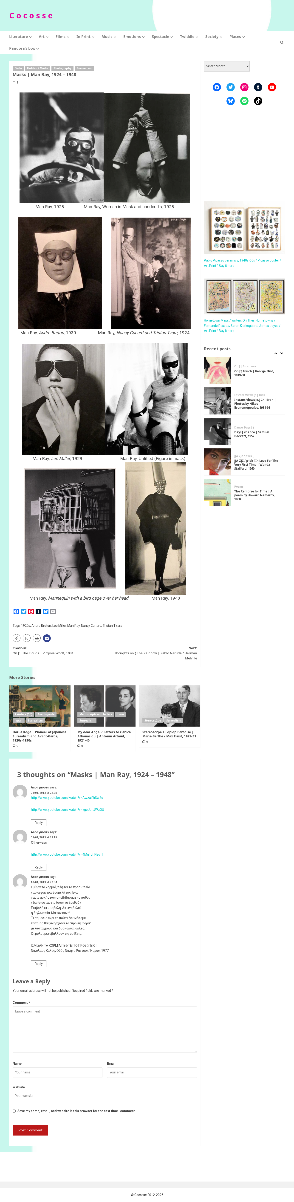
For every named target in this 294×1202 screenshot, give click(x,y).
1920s (25, 625)
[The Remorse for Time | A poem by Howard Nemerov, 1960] (217, 462)
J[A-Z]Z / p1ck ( (244, 426)
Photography (62, 68)
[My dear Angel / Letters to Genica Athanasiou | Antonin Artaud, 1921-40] (104, 705)
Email (111, 1063)
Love (120, 714)
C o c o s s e (31, 15)
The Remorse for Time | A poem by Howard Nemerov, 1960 (254, 465)
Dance (238, 397)
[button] (282, 42)
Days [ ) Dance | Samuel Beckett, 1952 (251, 404)
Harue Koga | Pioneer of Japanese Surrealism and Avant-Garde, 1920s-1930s (39, 736)
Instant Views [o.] (246, 365)
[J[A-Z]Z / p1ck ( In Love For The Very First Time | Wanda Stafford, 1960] (217, 431)
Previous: (43, 650)
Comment (21, 1002)
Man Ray (73, 625)
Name (17, 1063)
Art (42, 36)
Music (107, 36)
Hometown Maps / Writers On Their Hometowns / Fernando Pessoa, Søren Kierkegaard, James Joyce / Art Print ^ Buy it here (242, 326)
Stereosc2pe (152, 720)
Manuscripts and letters (95, 714)
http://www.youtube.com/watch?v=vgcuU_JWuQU (67, 809)
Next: (155, 653)
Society (211, 36)
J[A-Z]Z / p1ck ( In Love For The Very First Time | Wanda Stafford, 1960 (256, 434)
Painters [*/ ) (23, 714)
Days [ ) (249, 397)
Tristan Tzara (112, 625)
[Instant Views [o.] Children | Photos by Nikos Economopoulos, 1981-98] (217, 370)
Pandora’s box (22, 48)
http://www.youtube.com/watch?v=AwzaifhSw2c (67, 797)
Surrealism (84, 68)
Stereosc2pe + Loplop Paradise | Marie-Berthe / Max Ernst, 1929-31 (169, 734)
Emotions (132, 36)
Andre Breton (41, 625)
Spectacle (160, 36)
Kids (262, 365)
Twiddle (187, 36)
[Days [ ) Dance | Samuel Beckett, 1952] (217, 401)
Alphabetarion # (245, 489)
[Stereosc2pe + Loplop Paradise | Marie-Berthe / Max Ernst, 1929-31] (169, 705)
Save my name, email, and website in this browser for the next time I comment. (76, 1111)
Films (60, 36)
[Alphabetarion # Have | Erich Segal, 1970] (217, 492)
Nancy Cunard (91, 625)
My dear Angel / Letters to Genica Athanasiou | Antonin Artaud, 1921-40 (104, 736)
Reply (39, 823)
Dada (18, 68)
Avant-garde (45, 714)
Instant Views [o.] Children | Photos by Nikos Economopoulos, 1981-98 (255, 373)
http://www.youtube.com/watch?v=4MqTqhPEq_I (67, 854)
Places (235, 36)
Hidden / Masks (37, 68)
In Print (83, 36)
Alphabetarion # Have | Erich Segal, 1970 (255, 495)
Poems (238, 456)
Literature (18, 36)
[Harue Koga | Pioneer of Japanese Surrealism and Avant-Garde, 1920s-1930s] (40, 705)
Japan (19, 720)
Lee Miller (59, 625)
